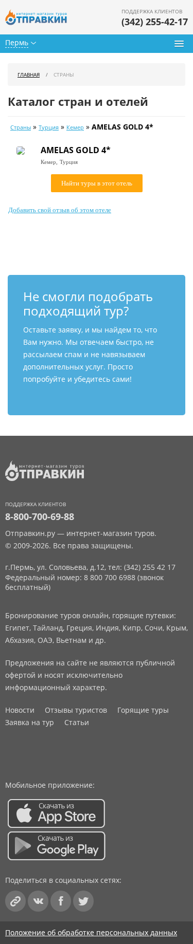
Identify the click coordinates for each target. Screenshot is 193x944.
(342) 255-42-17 (154, 21)
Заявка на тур (29, 722)
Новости (19, 710)
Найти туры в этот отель (96, 183)
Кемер (75, 127)
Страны (20, 127)
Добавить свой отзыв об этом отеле (59, 210)
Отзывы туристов (76, 710)
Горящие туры (143, 710)
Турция (49, 127)
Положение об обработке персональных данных (91, 932)
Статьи (76, 722)
